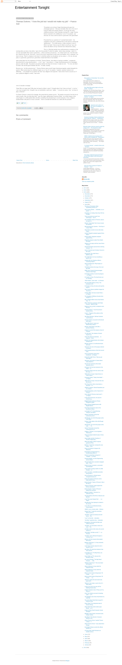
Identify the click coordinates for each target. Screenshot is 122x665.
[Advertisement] (29, 37)
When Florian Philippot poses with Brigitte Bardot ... (93, 405)
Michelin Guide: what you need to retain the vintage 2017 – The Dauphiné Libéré (93, 127)
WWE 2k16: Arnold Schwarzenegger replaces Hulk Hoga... (93, 271)
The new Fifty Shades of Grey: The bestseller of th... (93, 283)
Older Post (75, 160)
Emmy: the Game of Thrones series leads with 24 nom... (93, 479)
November (87, 196)
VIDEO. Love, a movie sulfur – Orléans (94, 509)
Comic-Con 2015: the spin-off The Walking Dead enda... (93, 587)
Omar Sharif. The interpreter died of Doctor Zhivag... (93, 604)
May (86, 636)
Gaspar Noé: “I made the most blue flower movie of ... (93, 512)
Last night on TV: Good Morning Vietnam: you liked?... (92, 412)
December (87, 194)
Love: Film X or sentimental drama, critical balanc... (93, 506)
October (87, 198)
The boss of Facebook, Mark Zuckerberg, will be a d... (91, 207)
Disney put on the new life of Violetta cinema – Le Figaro (93, 96)
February (87, 642)
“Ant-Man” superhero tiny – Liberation (94, 520)
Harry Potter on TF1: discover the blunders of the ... (93, 557)
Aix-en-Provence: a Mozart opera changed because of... (93, 476)
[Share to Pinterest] (42, 108)
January (87, 644)
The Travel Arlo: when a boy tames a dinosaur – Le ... (93, 385)
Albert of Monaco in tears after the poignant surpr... (93, 567)
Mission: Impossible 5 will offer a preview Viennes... (92, 327)
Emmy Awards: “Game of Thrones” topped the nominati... (93, 489)
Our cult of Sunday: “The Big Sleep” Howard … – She (93, 560)
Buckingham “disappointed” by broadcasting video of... (92, 452)
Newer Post (19, 160)
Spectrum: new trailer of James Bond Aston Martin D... (93, 361)
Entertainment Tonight (32, 7)
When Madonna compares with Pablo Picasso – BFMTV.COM (94, 303)
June (86, 634)
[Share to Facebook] (40, 108)
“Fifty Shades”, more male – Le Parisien (94, 280)
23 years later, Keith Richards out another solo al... (93, 631)
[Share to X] (39, 108)
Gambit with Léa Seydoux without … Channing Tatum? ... (93, 261)
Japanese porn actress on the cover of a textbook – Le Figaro (97, 106)
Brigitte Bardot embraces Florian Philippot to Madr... (92, 401)
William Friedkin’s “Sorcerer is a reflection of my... (92, 493)
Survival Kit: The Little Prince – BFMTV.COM (92, 254)
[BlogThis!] (37, 108)
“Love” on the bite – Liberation (92, 518)
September (87, 200)
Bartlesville (87, 179)
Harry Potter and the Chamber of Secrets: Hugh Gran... (92, 439)
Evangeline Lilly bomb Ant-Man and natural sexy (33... (93, 523)
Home (47, 160)
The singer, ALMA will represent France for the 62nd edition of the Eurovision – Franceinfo (93, 156)
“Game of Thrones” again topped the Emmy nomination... (93, 486)
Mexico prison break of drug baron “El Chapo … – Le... (94, 573)
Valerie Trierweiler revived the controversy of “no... (92, 428)
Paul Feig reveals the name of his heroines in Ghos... (93, 408)
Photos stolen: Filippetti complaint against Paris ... (93, 237)
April (86, 638)
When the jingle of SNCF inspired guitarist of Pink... (93, 442)
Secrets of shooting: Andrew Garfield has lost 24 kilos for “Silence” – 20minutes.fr (94, 118)
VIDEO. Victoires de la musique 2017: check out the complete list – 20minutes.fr (94, 136)
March (86, 640)
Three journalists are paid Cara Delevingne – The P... (92, 217)
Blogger (67, 660)
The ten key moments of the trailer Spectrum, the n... (93, 364)
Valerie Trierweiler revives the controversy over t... (92, 415)
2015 (85, 192)
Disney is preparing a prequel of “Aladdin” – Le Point (92, 455)
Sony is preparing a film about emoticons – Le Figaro (92, 354)
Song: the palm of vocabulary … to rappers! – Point (93, 337)
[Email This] (35, 108)
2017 (85, 188)
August (87, 202)
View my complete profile (88, 181)
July (86, 204)
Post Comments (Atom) (28, 163)
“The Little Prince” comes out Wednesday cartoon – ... (92, 324)
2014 (85, 647)
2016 (85, 190)
